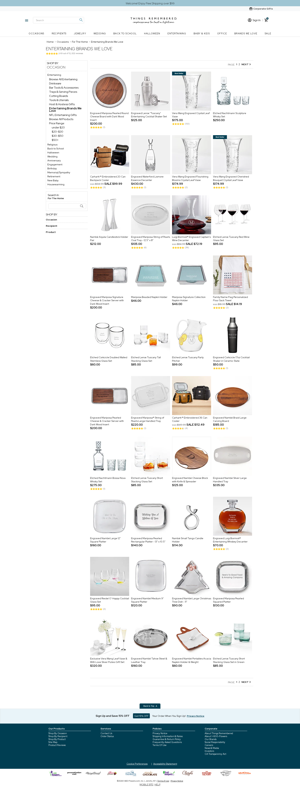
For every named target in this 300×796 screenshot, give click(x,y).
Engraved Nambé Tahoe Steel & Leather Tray (149, 660)
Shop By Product (57, 739)
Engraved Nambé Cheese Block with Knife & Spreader (190, 480)
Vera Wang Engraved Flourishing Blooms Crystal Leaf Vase (190, 178)
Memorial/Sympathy (58, 172)
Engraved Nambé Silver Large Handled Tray (230, 480)
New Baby (53, 180)
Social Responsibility (215, 742)
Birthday (52, 168)
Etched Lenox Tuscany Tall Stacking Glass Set (146, 359)
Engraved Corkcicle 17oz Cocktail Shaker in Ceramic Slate (231, 359)
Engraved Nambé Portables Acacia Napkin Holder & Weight (191, 660)
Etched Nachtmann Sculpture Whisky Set (229, 115)
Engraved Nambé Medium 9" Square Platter (147, 600)
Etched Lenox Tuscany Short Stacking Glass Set (147, 480)
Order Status (107, 736)
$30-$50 (57, 136)
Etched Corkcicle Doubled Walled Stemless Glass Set (108, 359)
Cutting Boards (58, 96)
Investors (209, 751)
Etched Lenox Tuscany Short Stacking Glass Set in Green (229, 660)
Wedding (100, 33)
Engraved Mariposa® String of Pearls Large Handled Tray (147, 419)
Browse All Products (61, 119)
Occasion (56, 67)
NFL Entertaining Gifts (63, 115)
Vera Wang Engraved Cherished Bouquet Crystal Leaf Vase (231, 178)
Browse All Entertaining (63, 79)
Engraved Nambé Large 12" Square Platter (105, 540)
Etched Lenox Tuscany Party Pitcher (188, 359)
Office (222, 33)
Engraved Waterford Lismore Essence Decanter (147, 178)
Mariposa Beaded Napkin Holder (149, 297)
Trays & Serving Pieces (63, 92)
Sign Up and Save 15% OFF (113, 716)
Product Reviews (57, 745)
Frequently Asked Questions (167, 742)
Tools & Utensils (59, 100)
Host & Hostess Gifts (62, 104)
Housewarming (55, 184)
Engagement (54, 164)
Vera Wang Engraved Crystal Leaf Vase (191, 115)
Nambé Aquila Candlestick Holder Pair (109, 238)
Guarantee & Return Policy (167, 739)
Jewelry (80, 33)
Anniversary (54, 160)
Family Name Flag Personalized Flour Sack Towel (230, 298)
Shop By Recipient (57, 736)
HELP (157, 784)
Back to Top (149, 706)
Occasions (36, 33)
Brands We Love (245, 33)
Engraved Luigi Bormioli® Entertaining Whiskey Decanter (230, 540)
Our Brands (210, 739)
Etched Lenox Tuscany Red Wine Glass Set (231, 238)
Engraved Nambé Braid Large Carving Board (230, 419)
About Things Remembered (219, 733)
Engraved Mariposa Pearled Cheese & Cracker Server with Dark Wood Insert (107, 421)
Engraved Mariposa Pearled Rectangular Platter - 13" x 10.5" (148, 540)
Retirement (53, 176)
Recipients (59, 33)
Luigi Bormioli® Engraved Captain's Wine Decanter (191, 238)
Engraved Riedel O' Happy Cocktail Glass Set (109, 600)
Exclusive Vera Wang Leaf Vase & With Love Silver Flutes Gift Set (108, 660)
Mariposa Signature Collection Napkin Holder (189, 298)
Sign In (257, 20)
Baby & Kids (202, 33)
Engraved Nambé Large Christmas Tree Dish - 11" (191, 600)
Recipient (51, 225)
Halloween (152, 33)
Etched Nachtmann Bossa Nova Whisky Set (108, 480)
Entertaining (177, 33)
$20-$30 (57, 131)
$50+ (55, 140)
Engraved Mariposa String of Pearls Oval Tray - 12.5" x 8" (150, 238)
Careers (209, 745)
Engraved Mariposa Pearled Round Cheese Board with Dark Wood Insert (109, 116)
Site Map (52, 742)
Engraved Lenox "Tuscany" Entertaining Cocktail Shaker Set (149, 115)
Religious (52, 144)
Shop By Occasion (57, 733)
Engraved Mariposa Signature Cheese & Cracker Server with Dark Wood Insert (107, 300)
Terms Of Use (159, 745)
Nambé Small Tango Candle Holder (187, 540)
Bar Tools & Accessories (63, 87)
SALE (268, 33)
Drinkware (55, 83)
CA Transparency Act (215, 753)
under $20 (58, 127)
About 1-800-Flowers (216, 736)
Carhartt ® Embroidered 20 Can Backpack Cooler (108, 178)
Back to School (125, 33)
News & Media (212, 748)
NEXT (245, 64)
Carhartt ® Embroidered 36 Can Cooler (189, 419)
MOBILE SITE (146, 784)
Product (51, 232)
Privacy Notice (160, 733)
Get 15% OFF (141, 715)
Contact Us (106, 733)
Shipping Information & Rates (168, 736)
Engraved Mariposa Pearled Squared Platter (228, 600)
